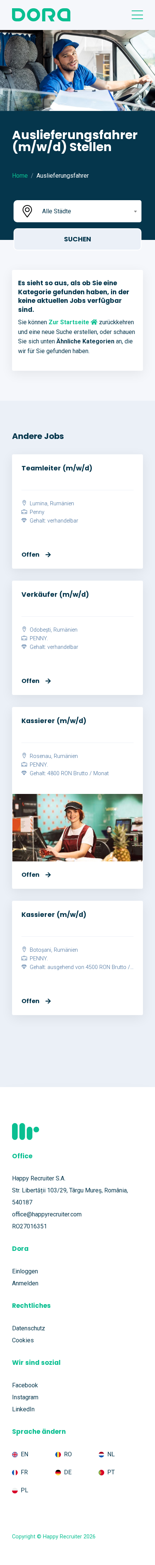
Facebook (25, 1385)
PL (24, 1490)
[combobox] (88, 211)
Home (20, 175)
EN (24, 1454)
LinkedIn (23, 1409)
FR (24, 1472)
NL (111, 1454)
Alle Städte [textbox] (56, 211)
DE (67, 1472)
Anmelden (25, 1283)
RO (68, 1454)
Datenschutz (28, 1328)
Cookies (23, 1340)
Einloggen (25, 1271)
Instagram (25, 1397)
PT (111, 1472)
